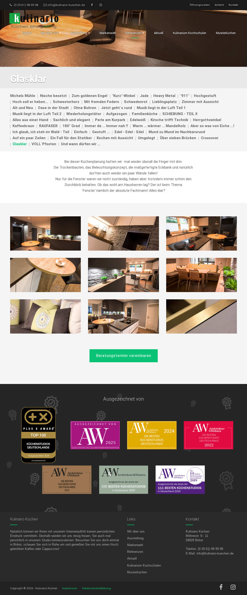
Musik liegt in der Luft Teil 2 (37, 114)
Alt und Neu (23, 108)
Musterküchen (137, 572)
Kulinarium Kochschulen (144, 565)
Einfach (80, 132)
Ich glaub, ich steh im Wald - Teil (41, 132)
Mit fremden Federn (101, 102)
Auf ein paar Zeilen (29, 138)
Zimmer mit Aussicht (200, 102)
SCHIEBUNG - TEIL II (179, 114)
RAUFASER (48, 126)
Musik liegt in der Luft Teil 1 (161, 108)
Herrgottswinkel (207, 120)
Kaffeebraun (23, 126)
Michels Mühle (22, 96)
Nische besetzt (53, 96)
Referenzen (135, 552)
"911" (184, 96)
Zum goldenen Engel (89, 96)
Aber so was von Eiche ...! (212, 126)
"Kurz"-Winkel (123, 96)
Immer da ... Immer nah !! (106, 126)
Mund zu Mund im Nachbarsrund (177, 132)
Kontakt (233, 5)
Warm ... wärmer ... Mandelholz (159, 126)
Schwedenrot (135, 102)
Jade (144, 96)
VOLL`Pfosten (44, 144)
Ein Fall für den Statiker (71, 138)
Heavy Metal (164, 96)
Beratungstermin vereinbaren (123, 355)
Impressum (69, 588)
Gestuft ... (101, 132)
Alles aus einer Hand (30, 120)
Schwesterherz (66, 102)
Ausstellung (135, 538)
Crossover (210, 138)
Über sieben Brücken (178, 138)
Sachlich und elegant (71, 120)
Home (27, 33)
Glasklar (20, 144)
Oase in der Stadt (53, 108)
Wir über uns (136, 531)
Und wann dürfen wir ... (80, 144)
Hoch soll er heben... (30, 102)
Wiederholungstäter (83, 114)
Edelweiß (138, 120)
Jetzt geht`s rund (116, 108)
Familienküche (145, 114)
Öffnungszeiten (200, 5)
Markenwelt (135, 545)
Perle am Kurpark (110, 120)
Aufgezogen (116, 114)
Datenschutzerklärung (96, 588)
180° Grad (71, 126)
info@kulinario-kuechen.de (66, 5)
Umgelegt (146, 138)
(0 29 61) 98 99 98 (25, 5)
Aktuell (132, 558)
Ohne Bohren (85, 108)
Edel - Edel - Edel (129, 132)
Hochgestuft (205, 96)
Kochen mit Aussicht (115, 138)
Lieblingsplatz (164, 102)
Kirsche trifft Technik (169, 120)
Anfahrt (219, 5)
